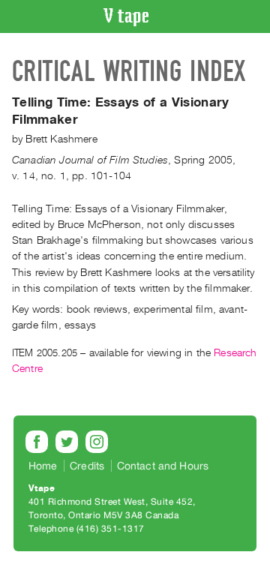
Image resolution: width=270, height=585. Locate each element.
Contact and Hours (163, 466)
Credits (87, 466)
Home (43, 466)
